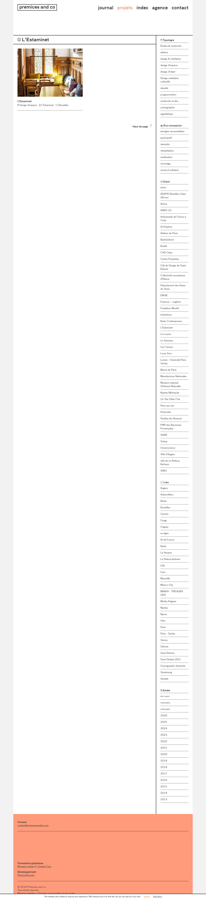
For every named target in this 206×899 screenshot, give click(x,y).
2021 (163, 747)
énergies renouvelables (172, 131)
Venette (164, 678)
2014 (163, 793)
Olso (162, 620)
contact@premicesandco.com (33, 825)
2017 (163, 773)
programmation (168, 94)
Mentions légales (26, 893)
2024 (163, 728)
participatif (166, 137)
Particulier (165, 412)
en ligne (164, 533)
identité (164, 88)
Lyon (162, 572)
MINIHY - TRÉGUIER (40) (171, 593)
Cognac (164, 526)
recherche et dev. (169, 101)
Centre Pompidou (169, 259)
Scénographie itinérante (172, 665)
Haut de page (141, 126)
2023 (163, 734)
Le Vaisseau (166, 340)
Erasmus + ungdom (170, 301)
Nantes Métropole (169, 392)
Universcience (167, 447)
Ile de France (167, 539)
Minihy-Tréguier (168, 601)
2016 (163, 780)
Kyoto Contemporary (171, 321)
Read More (157, 896)
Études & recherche (170, 45)
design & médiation (170, 58)
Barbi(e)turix (167, 239)
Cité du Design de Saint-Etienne (173, 267)
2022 (163, 741)
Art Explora (166, 226)
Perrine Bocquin (26, 875)
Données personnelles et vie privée (56, 893)
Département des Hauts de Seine (172, 287)
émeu (163, 187)
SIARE (163, 435)
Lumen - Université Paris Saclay (173, 361)
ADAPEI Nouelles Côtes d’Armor (173, 195)
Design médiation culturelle (169, 80)
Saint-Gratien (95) (170, 659)
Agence (160, 7)
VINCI (163, 470)
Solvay (163, 441)
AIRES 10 (165, 210)
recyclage (165, 163)
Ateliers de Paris (169, 233)
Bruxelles (165, 507)
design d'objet (167, 71)
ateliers (164, 52)
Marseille (165, 578)
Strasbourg (166, 672)
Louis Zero (166, 353)
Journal (105, 7)
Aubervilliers (166, 494)
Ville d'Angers (167, 454)
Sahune (164, 646)
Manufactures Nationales (173, 376)
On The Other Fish (170, 399)
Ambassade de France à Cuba (173, 218)
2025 (163, 722)
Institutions (166, 314)
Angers (164, 488)
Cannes (164, 513)
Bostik (163, 246)
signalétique (166, 114)
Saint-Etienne (167, 653)
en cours (164, 696)
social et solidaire (169, 170)
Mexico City (166, 584)
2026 (163, 715)
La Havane (166, 552)
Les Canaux (166, 347)
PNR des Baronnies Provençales (170, 427)
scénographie (167, 107)
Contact (180, 7)
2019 (163, 760)
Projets (125, 7)
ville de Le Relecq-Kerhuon (170, 462)
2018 (163, 767)
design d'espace (169, 65)
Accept (147, 896)
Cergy (163, 520)
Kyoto (163, 546)
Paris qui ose (167, 405)
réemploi (165, 144)
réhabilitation (167, 150)
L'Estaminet (166, 327)
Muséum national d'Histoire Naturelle (170, 384)
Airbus (163, 203)
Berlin (163, 501)
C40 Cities (166, 252)
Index (142, 7)
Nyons (163, 614)
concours (165, 702)
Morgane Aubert (26, 866)
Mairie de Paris (168, 369)
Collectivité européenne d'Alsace (172, 277)
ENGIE (164, 295)
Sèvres (164, 640)
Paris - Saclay (167, 633)
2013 (163, 799)
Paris (163, 627)
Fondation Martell (169, 308)
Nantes (164, 607)
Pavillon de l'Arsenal (171, 418)
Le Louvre (165, 334)
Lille (162, 565)
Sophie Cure (44, 866)
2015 (163, 786)
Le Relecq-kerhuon (170, 559)
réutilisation (166, 157)
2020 (163, 754)
